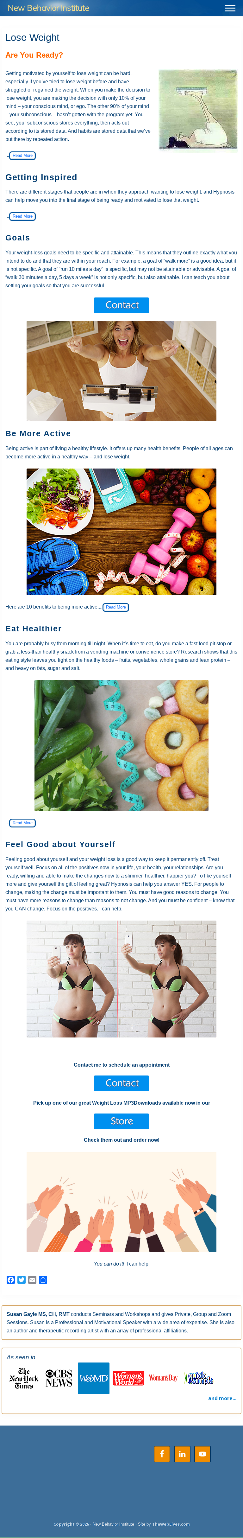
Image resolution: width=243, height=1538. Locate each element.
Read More (23, 155)
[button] (230, 8)
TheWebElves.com (171, 1524)
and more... (222, 1398)
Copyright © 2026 (71, 1524)
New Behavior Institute (48, 8)
